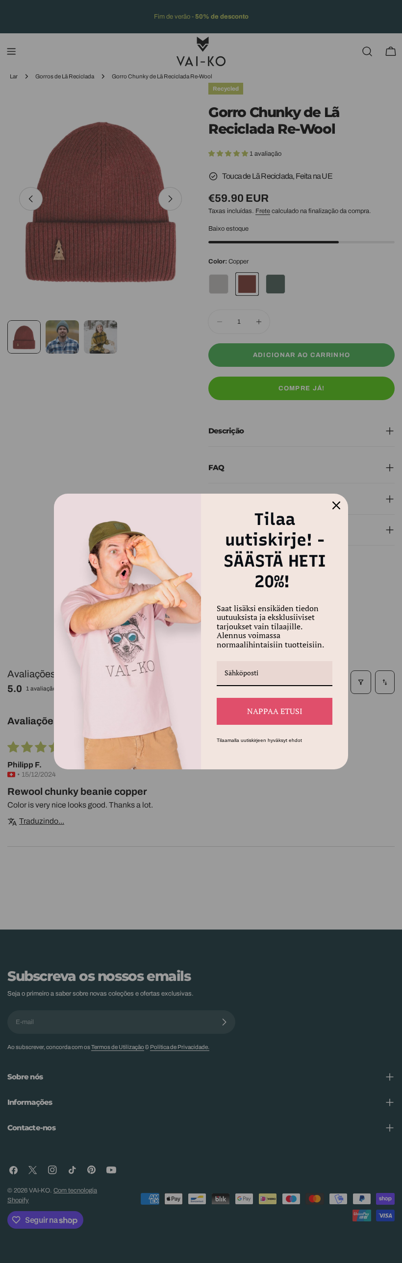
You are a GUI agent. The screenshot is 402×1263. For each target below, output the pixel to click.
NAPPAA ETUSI (274, 711)
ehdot (295, 740)
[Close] (336, 505)
